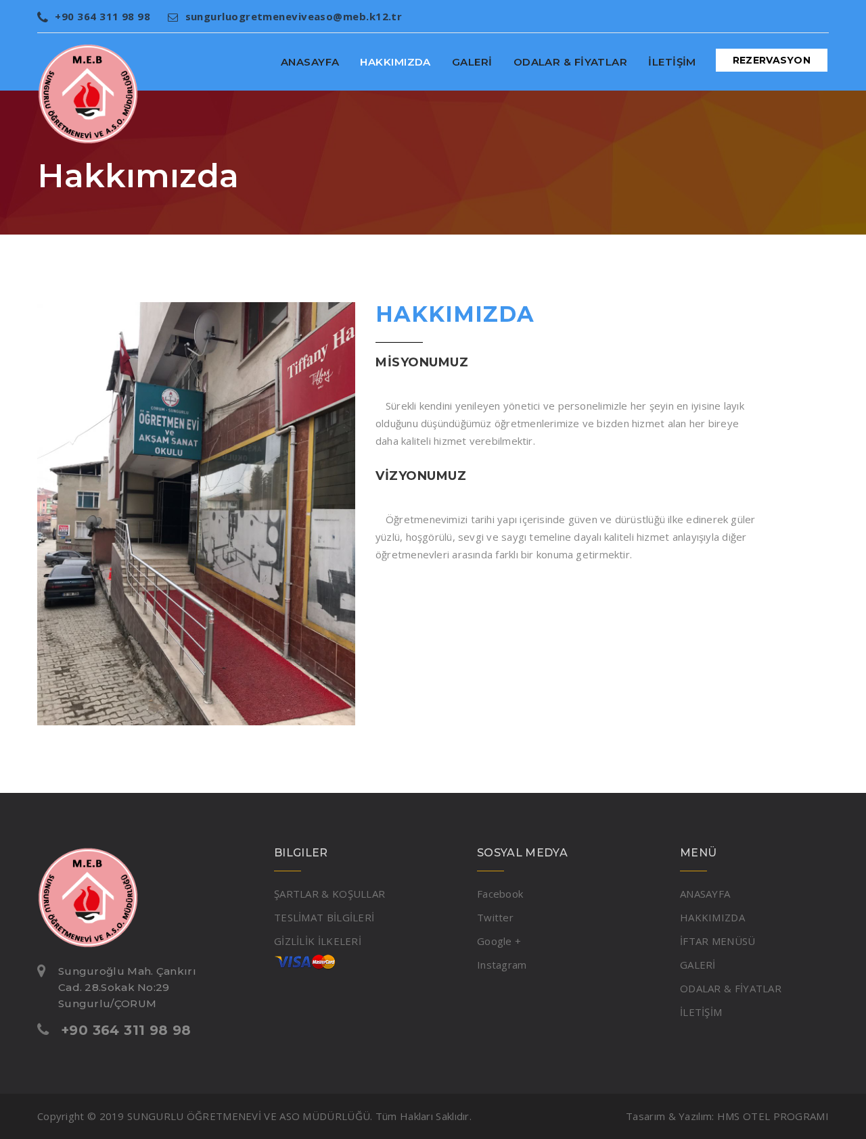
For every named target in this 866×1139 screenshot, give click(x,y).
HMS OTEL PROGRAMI (773, 1116)
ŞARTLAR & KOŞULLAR (329, 893)
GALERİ (472, 61)
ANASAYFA (310, 61)
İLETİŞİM (672, 61)
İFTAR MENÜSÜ (718, 941)
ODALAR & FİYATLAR (571, 61)
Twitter (495, 917)
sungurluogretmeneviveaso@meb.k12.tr (293, 16)
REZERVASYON (772, 60)
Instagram (502, 964)
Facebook (500, 893)
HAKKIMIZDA (395, 61)
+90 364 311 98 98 (102, 16)
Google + (499, 941)
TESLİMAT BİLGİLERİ (324, 917)
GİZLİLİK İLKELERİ (317, 941)
